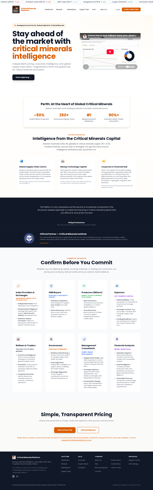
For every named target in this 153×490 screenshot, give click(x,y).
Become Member (101, 468)
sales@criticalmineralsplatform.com (76, 440)
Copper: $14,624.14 (118, 2)
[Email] (17, 476)
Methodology (133, 464)
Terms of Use (116, 468)
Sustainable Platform (19, 472)
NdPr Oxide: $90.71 (63, 2)
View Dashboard (88, 430)
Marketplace (71, 9)
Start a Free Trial (64, 430)
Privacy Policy (116, 460)
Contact (98, 471)
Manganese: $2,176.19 (91, 2)
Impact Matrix (83, 464)
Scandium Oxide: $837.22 (34, 2)
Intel (93, 9)
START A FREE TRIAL (131, 9)
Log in (118, 9)
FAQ (96, 464)
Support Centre (134, 460)
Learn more (44, 243)
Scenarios (81, 468)
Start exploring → (23, 77)
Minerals (59, 9)
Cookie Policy (116, 464)
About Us (103, 9)
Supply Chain (84, 9)
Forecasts (81, 460)
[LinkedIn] (13, 476)
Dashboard (49, 9)
